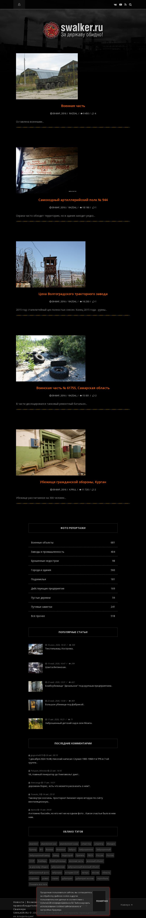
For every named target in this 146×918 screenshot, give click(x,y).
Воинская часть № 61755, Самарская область (73, 388)
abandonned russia (69, 843)
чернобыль (102, 878)
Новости (18, 902)
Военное (60, 849)
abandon (33, 843)
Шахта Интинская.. (56, 667)
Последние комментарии (73, 743)
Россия (99, 855)
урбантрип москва (85, 878)
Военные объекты (73, 542)
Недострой (67, 855)
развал (45, 878)
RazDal (73, 113)
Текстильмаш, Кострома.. (59, 648)
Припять (80, 855)
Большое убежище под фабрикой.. (64, 704)
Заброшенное (86, 849)
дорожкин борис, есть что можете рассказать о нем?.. (59, 786)
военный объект (95, 861)
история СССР (72, 872)
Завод (56, 855)
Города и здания (73, 570)
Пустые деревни (73, 597)
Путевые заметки (73, 606)
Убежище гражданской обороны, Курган (73, 482)
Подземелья (73, 579)
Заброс (72, 849)
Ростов (110, 855)
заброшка (57, 872)
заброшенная (58, 866)
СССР (31, 861)
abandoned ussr (48, 843)
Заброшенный (103, 849)
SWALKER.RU (21, 912)
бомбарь (42, 861)
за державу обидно (38, 866)
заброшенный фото (39, 872)
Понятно (101, 901)
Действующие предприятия (73, 588)
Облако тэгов (73, 831)
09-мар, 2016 (59, 113)
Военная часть (73, 106)
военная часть (76, 861)
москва (95, 872)
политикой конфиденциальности (57, 902)
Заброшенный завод (39, 855)
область (106, 872)
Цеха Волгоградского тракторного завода (73, 294)
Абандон (111, 843)
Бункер (32, 849)
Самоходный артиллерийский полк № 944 (73, 200)
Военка (49, 849)
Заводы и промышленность (73, 551)
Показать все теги (38, 884)
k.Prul (72, 489)
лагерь (85, 872)
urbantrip (98, 843)
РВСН (90, 855)
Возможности (35, 902)
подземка (34, 878)
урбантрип (67, 878)
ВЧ (41, 849)
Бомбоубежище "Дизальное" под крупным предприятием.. (78, 685)
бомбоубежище (58, 861)
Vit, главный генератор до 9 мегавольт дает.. (53, 774)
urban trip (86, 843)
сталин (55, 878)
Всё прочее (73, 616)
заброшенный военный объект (83, 866)
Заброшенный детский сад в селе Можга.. (69, 723)
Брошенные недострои (73, 560)
